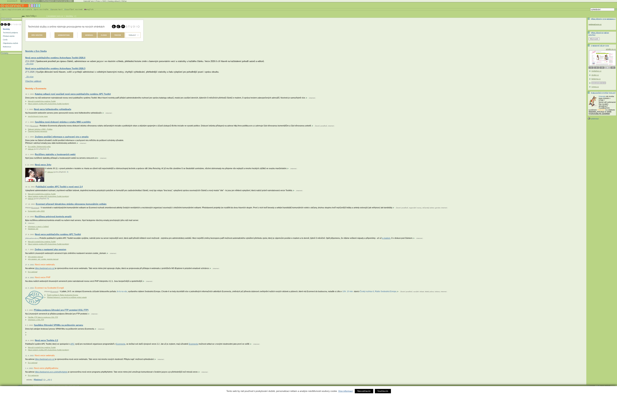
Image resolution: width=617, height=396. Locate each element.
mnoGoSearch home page (38, 116)
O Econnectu (6, 19)
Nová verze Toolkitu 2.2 (46, 340)
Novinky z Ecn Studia (36, 51)
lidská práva (429, 291)
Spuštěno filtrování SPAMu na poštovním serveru (58, 325)
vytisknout (594, 119)
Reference (6, 47)
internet (312, 98)
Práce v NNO (101, 1)
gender (437, 208)
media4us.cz (596, 71)
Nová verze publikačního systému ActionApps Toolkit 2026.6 (55, 58)
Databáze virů (33, 229)
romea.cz (595, 87)
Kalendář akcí (89, 1)
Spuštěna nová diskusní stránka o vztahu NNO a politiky (63, 122)
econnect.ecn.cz (55, 16)
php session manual (35, 257)
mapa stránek (605, 386)
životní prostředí (321, 126)
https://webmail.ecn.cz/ (44, 268)
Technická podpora (10, 33)
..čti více (29, 63)
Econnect (34, 126)
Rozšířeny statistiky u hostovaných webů (55, 154)
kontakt (592, 386)
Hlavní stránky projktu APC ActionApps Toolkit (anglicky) (48, 104)
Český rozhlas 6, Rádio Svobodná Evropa (62, 295)
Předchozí (38, 380)
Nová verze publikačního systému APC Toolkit (58, 234)
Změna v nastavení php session (50, 249)
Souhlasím (382, 391)
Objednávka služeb (10, 43)
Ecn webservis (33, 375)
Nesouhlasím (364, 391)
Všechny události (33, 81)
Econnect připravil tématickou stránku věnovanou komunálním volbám (71, 204)
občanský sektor (428, 208)
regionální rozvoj (415, 208)
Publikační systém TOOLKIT (603, 93)
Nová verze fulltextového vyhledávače (52, 109)
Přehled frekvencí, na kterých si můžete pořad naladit (67, 297)
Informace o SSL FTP (36, 320)
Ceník (5, 40)
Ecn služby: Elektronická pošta (39, 146)
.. (47, 380)
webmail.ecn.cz (595, 24)
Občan (124, 1)
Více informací (345, 391)
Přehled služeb (8, 36)
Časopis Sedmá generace (37, 131)
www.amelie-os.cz (599, 83)
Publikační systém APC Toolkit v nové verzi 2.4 (59, 186)
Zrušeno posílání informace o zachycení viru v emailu (62, 137)
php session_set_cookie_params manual (43, 259)
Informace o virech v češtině (38, 226)
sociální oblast (418, 291)
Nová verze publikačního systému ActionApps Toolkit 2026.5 (55, 68)
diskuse (31, 149)
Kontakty (4, 53)
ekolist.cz (595, 75)
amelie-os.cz (611, 49)
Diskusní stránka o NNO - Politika (40, 129)
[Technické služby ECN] (84, 30)
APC (73, 344)
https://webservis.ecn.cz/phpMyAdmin (51, 372)
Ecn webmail (32, 272)
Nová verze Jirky (43, 164)
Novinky (6, 29)
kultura (437, 291)
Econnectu (120, 344)
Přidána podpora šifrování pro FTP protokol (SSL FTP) (61, 310)
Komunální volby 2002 (36, 211)
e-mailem (386, 238)
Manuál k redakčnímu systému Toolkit (42, 101)
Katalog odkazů (114, 1)
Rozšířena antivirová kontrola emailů (53, 216)
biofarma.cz (596, 79)
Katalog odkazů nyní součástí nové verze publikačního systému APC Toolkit (73, 94)
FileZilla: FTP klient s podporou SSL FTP (43, 317)
